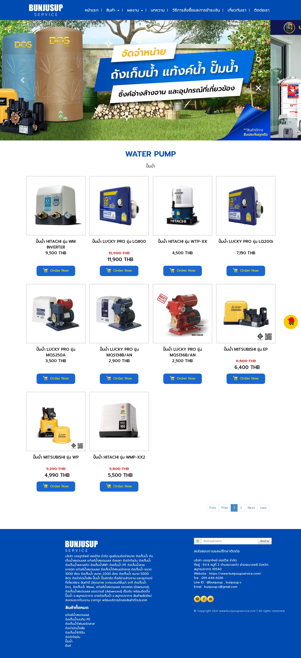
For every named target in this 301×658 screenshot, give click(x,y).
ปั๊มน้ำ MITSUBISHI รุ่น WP (56, 457)
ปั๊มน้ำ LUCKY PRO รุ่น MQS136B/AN (182, 352)
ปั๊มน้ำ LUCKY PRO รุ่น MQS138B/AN (119, 352)
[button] (22, 80)
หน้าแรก (91, 10)
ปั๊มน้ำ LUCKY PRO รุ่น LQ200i (246, 241)
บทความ (158, 10)
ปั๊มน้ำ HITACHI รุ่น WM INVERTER (56, 244)
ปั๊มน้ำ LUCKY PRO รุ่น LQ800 (119, 241)
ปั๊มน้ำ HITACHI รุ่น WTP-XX (182, 241)
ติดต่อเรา (261, 10)
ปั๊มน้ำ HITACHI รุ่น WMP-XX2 (119, 457)
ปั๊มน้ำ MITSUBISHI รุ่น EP (246, 349)
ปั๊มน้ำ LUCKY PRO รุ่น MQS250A (55, 352)
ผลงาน (133, 10)
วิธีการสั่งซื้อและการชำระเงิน (196, 10)
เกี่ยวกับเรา (237, 10)
